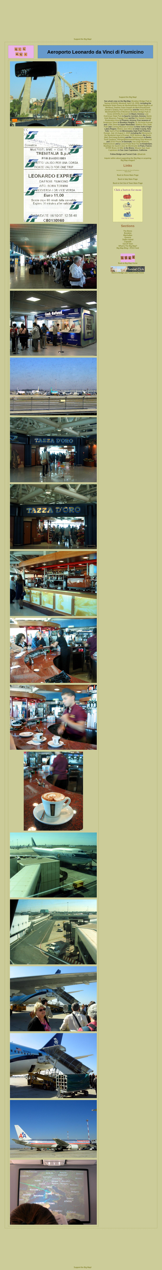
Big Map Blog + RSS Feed (128, 248)
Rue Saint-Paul (125, 110)
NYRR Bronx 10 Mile (114, 148)
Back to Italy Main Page (128, 179)
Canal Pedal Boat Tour (130, 144)
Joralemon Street (110, 122)
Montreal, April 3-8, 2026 (129, 103)
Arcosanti (125, 114)
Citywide (127, 242)
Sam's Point (115, 131)
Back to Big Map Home (127, 263)
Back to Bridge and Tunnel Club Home (128, 273)
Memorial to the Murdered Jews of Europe (128, 134)
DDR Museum (136, 135)
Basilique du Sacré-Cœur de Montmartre (121, 146)
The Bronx (127, 231)
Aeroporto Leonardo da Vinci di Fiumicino (127, 170)
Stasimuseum (137, 137)
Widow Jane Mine (124, 129)
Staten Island (127, 240)
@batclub (141, 154)
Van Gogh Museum (140, 142)
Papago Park (122, 118)
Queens (127, 237)
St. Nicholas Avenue (143, 122)
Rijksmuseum (109, 144)
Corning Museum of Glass (123, 127)
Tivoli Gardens (110, 139)
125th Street (112, 125)
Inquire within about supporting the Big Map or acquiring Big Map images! (127, 159)
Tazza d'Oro (128, 171)
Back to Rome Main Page (128, 175)
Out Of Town (128, 244)
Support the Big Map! (82, 39)
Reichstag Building (117, 137)
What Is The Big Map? (127, 246)
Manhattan (127, 235)
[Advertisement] (83, 18)
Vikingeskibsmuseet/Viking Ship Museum (134, 139)
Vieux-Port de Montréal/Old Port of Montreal (128, 111)
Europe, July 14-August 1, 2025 (117, 133)
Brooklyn (128, 233)
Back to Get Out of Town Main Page (128, 183)
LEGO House (115, 142)
